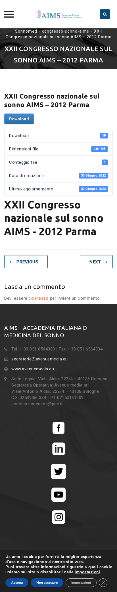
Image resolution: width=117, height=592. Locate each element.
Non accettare (47, 582)
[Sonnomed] (58, 14)
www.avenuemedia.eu (32, 368)
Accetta (17, 582)
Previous (27, 261)
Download (19, 119)
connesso (39, 298)
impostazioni (87, 572)
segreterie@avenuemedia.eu (39, 359)
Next (95, 261)
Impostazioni (81, 582)
